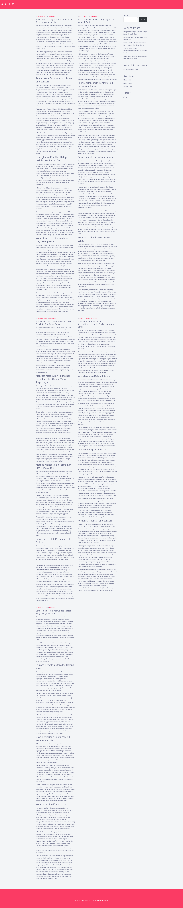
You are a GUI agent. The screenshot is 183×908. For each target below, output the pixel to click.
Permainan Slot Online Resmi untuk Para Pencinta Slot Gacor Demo (55, 323)
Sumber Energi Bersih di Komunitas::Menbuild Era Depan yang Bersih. (96, 324)
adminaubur (52, 16)
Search (125, 15)
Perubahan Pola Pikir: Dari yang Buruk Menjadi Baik (96, 21)
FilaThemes (105, 900)
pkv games (126, 97)
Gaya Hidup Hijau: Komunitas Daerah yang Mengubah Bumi (53, 612)
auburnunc (7, 4)
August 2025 (127, 86)
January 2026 (127, 83)
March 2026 (127, 80)
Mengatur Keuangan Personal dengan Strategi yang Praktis (54, 21)
